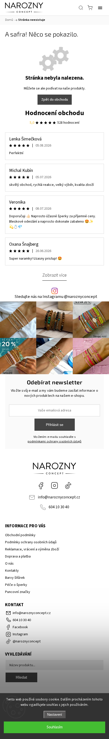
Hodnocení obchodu (54, 113)
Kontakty (12, 570)
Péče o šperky (16, 584)
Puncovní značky (17, 591)
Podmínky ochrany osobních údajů (31, 542)
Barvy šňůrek (15, 577)
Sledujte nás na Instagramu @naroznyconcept (55, 297)
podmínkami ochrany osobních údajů (55, 441)
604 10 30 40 (59, 507)
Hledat (21, 677)
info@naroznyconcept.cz (59, 497)
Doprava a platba (18, 556)
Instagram (54, 485)
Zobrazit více (54, 275)
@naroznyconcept (68, 485)
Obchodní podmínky (20, 535)
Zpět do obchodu (54, 99)
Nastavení (54, 714)
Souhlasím (55, 727)
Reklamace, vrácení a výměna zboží (32, 549)
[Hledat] (81, 7)
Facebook (41, 485)
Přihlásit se (54, 425)
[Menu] (100, 8)
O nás (9, 563)
